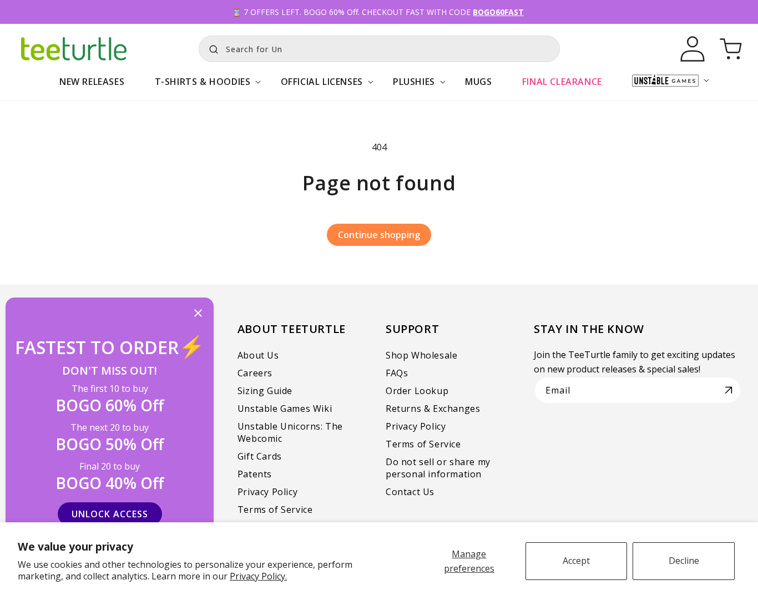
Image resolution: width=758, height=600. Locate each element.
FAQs (397, 373)
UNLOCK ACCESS (110, 514)
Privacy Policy (267, 492)
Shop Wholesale (421, 355)
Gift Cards (259, 456)
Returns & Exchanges (433, 408)
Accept (576, 560)
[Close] (198, 313)
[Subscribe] (728, 390)
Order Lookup (417, 391)
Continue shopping (379, 235)
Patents (254, 474)
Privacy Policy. (258, 576)
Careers (254, 373)
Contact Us (410, 492)
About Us (258, 355)
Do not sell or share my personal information (438, 468)
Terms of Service (275, 509)
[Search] (211, 48)
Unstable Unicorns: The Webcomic (290, 432)
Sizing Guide (264, 391)
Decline (684, 560)
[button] (202, 87)
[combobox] (379, 49)
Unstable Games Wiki (284, 408)
